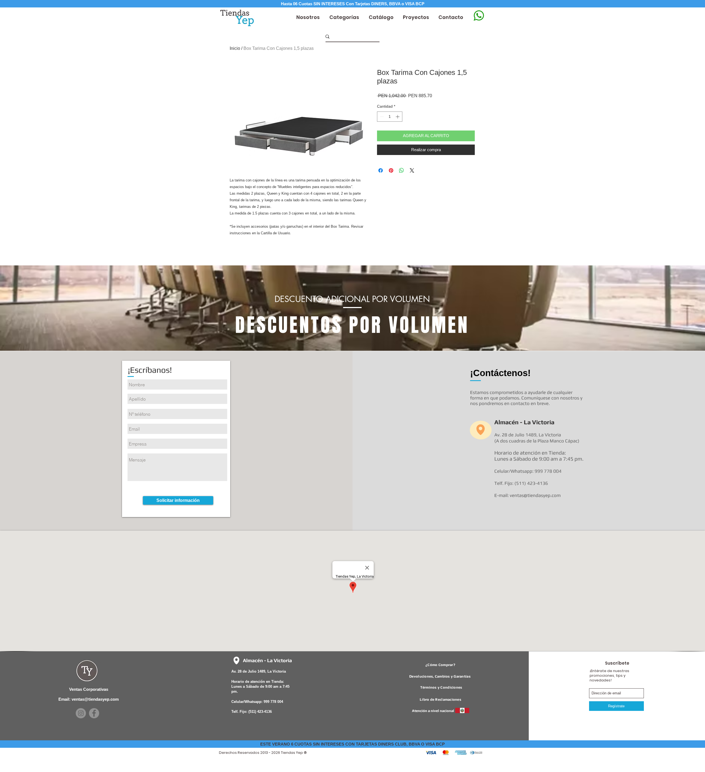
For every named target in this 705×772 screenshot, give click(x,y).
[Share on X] (412, 170)
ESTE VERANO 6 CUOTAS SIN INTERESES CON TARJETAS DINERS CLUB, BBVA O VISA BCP (352, 744)
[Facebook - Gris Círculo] (94, 713)
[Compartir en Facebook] (380, 170)
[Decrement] (381, 116)
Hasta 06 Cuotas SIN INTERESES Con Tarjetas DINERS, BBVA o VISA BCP (352, 3)
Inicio (235, 48)
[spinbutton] (390, 116)
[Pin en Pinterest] (391, 170)
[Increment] (398, 116)
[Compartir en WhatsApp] (401, 170)
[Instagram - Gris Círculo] (81, 713)
